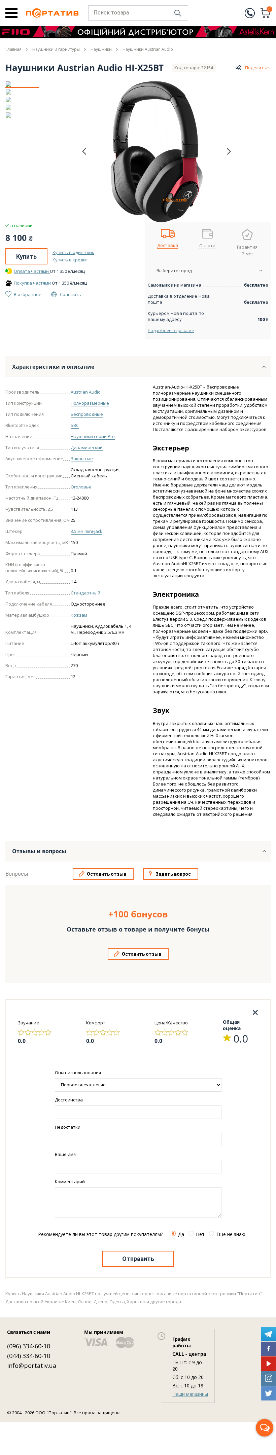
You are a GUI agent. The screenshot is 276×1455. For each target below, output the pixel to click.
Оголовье (81, 487)
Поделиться (258, 68)
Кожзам (79, 615)
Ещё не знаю (230, 1234)
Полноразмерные (90, 403)
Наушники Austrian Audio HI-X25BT (84, 68)
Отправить (138, 1258)
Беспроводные (87, 414)
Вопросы (16, 874)
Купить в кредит (70, 260)
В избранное (27, 294)
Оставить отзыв (106, 874)
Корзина (270, 9)
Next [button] (229, 151)
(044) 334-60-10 (28, 1356)
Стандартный (85, 593)
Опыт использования (78, 1072)
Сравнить (70, 294)
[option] (22, 84)
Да (181, 1234)
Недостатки (67, 1127)
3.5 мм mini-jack (86, 531)
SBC (75, 425)
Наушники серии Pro (93, 436)
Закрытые (82, 459)
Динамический (87, 447)
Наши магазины (190, 1394)
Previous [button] (84, 151)
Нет (200, 1234)
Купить (26, 256)
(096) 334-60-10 (28, 1346)
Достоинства (69, 1100)
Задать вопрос (173, 874)
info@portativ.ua (31, 1365)
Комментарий (70, 1181)
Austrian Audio (86, 392)
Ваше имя (65, 1154)
